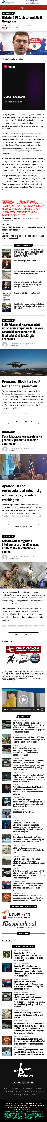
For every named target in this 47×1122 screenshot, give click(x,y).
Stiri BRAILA (29, 1119)
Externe (26, 1092)
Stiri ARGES (25, 1111)
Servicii (26, 1094)
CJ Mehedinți (8, 220)
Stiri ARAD (16, 1111)
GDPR (33, 1094)
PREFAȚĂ (6, 1089)
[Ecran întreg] (42, 709)
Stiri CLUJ (27, 1113)
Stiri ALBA (7, 1111)
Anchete (41, 1092)
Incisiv (13, 28)
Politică (18, 1092)
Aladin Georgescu (31, 218)
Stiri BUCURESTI (16, 1113)
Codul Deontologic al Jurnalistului (22, 1089)
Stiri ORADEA (15, 1117)
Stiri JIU (21, 1115)
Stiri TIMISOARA (36, 1117)
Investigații (17, 1094)
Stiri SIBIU (25, 1117)
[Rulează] (5, 709)
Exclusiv (34, 1092)
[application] (23, 700)
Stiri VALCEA (18, 1119)
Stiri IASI (13, 1115)
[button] (23, 699)
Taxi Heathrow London (11, 941)
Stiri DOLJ (36, 1113)
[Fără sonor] (38, 709)
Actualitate (39, 1089)
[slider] (21, 709)
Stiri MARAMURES (32, 1115)
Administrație (9, 1092)
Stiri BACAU (35, 1111)
